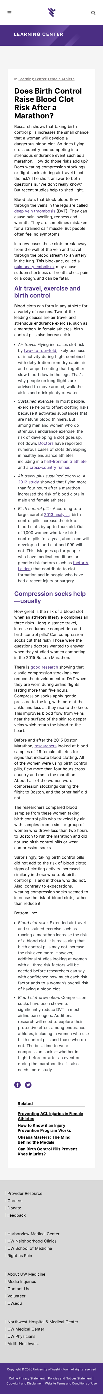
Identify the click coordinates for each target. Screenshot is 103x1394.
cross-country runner (49, 467)
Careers (15, 1200)
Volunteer (17, 1295)
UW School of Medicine (30, 1248)
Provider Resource (25, 1193)
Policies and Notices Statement (70, 1378)
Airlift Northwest (23, 1343)
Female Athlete (61, 79)
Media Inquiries (22, 1281)
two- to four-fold (40, 350)
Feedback (17, 1215)
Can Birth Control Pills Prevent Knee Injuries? (47, 1151)
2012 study (28, 481)
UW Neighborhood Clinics (32, 1240)
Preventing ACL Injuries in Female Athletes (50, 1116)
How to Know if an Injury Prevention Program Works (44, 1128)
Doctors (46, 443)
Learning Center (32, 79)
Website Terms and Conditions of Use (71, 1383)
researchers (45, 745)
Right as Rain (20, 1255)
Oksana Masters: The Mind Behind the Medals (44, 1140)
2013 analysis (57, 514)
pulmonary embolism (34, 266)
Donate (14, 1207)
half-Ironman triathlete (65, 461)
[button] (93, 12)
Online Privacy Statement (27, 1378)
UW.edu (15, 1303)
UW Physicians (21, 1336)
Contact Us (18, 1288)
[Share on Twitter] (28, 1084)
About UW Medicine (26, 1274)
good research (44, 667)
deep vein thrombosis (34, 210)
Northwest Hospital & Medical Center (43, 1321)
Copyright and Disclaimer (24, 1383)
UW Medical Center (26, 1329)
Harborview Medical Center (34, 1233)
